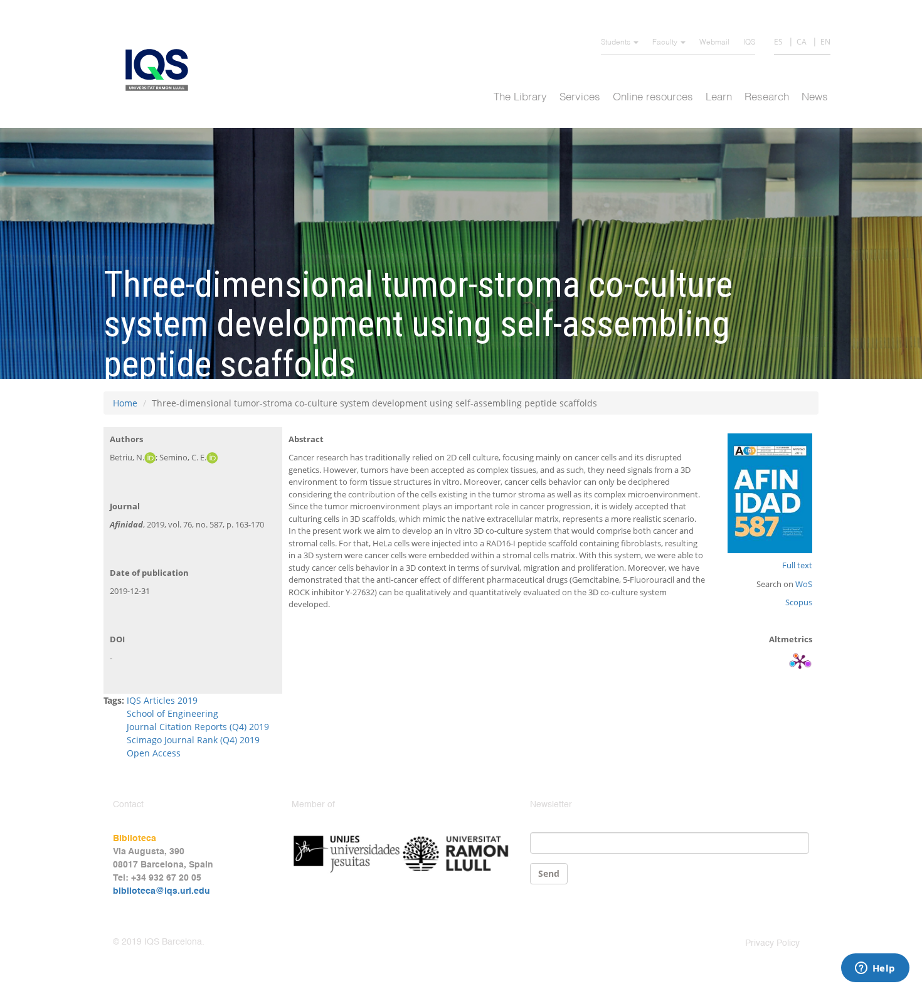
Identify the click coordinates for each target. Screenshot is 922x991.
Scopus (798, 602)
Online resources (653, 97)
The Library (520, 97)
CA (802, 41)
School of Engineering (172, 713)
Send (548, 873)
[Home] (161, 69)
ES (778, 41)
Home (125, 403)
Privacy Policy (772, 943)
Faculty (665, 42)
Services (579, 97)
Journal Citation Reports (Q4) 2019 (198, 727)
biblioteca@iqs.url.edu (161, 891)
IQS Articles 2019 (162, 700)
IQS (749, 42)
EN (825, 41)
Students (616, 42)
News (815, 97)
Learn (719, 97)
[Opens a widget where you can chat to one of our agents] (874, 969)
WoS (803, 584)
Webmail (714, 42)
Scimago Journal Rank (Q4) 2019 (193, 740)
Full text (797, 565)
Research (766, 97)
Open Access (154, 753)
